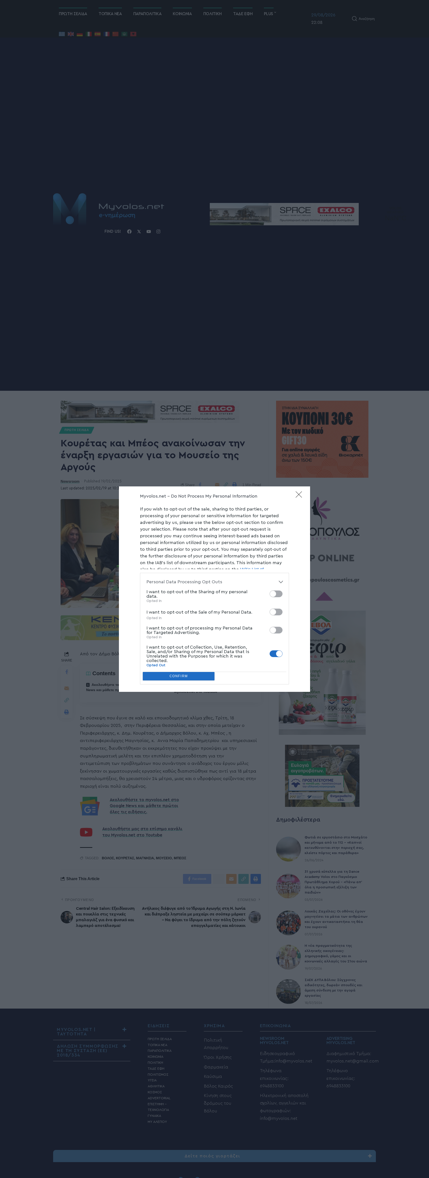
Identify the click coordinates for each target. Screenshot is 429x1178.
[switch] (276, 593)
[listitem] (214, 582)
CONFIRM (179, 676)
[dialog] (214, 589)
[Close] (300, 496)
